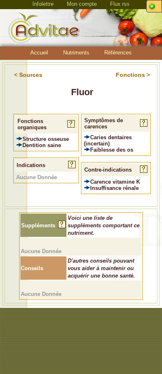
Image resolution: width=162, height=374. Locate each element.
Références (118, 52)
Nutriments (76, 52)
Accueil (39, 52)
